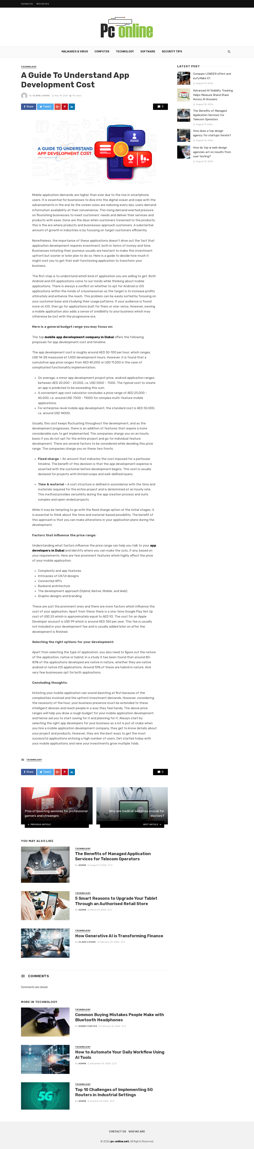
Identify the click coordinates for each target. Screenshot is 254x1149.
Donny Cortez (87, 1026)
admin (82, 865)
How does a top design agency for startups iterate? (212, 133)
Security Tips (172, 51)
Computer (101, 51)
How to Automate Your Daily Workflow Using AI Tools (119, 1055)
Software (147, 51)
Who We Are (42, 3)
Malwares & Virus (75, 51)
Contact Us (27, 3)
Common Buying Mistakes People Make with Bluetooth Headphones (119, 1017)
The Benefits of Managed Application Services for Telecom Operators (113, 856)
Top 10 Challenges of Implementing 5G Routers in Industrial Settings (114, 1092)
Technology (125, 51)
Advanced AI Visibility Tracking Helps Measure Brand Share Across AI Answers (213, 95)
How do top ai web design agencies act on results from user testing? (212, 152)
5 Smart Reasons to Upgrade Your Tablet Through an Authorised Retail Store (116, 901)
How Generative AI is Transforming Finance (119, 936)
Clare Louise (41, 95)
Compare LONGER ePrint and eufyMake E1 (212, 76)
